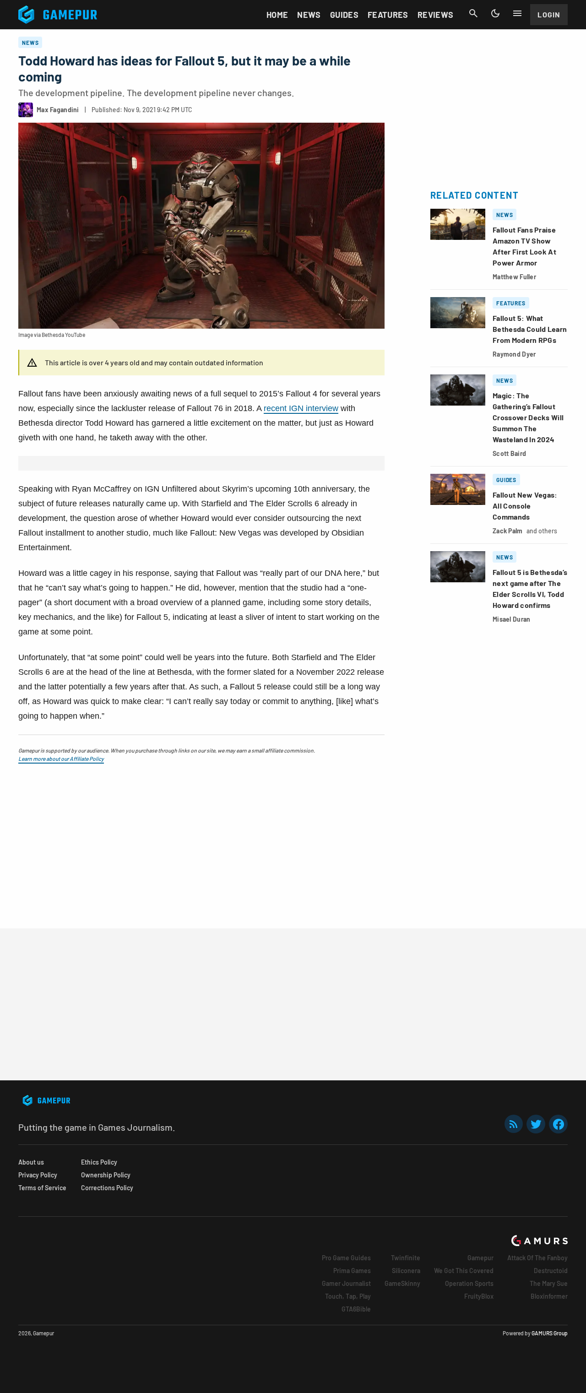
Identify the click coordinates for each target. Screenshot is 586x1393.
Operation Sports (469, 1283)
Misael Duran (511, 619)
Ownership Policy (105, 1175)
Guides (344, 15)
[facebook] (558, 1124)
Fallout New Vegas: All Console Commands (525, 505)
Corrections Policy (107, 1188)
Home (277, 15)
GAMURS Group (550, 1333)
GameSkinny (402, 1283)
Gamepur (480, 1258)
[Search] (473, 13)
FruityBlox (479, 1296)
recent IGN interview (301, 408)
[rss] (514, 1124)
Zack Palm (508, 531)
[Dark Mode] (495, 13)
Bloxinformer (549, 1296)
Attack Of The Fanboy (537, 1258)
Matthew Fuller (514, 277)
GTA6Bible (356, 1309)
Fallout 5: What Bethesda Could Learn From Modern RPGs (530, 329)
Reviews (436, 15)
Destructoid (551, 1270)
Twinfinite (405, 1258)
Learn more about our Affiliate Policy (61, 758)
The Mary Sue (549, 1283)
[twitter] (536, 1124)
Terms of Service (42, 1188)
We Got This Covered (464, 1270)
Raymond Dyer (514, 354)
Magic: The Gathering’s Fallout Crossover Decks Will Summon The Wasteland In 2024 (528, 417)
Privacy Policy (37, 1175)
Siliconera (406, 1270)
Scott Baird (509, 453)
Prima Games (352, 1270)
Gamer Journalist (346, 1283)
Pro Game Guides (346, 1258)
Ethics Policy (99, 1162)
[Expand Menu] (517, 13)
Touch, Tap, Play (348, 1296)
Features (388, 15)
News (308, 15)
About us (31, 1162)
